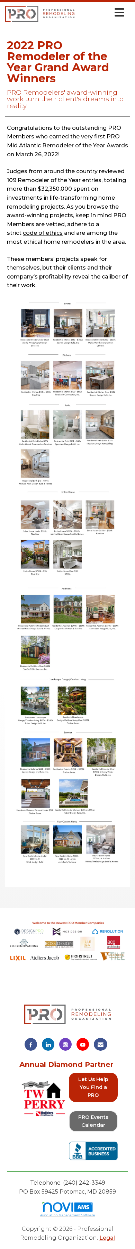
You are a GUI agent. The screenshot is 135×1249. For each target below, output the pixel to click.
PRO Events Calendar (93, 1121)
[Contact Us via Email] (100, 1044)
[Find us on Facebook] (31, 1044)
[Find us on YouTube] (82, 1044)
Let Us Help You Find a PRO (93, 1087)
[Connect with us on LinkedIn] (48, 1044)
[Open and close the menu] (101, 12)
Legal (107, 1238)
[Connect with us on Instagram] (65, 1044)
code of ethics (43, 233)
